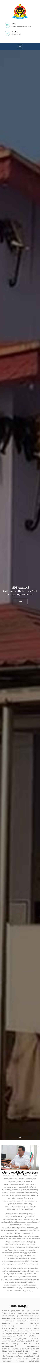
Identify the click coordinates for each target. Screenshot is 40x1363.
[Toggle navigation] (20, 46)
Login (20, 601)
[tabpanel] (20, 595)
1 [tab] (17, 1137)
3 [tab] (22, 1137)
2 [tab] (20, 1137)
